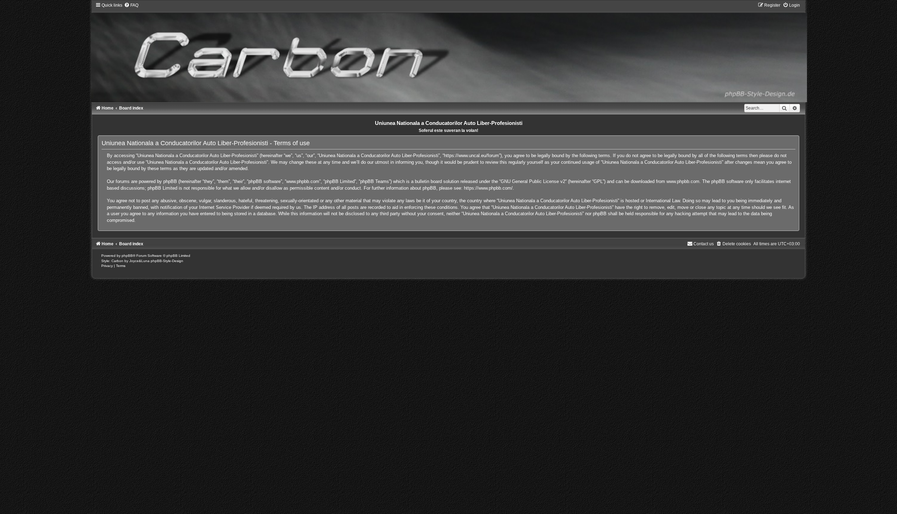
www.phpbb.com (682, 181)
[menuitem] (131, 5)
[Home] (448, 52)
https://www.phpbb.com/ (488, 188)
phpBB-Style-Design (167, 261)
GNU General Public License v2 (533, 181)
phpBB (127, 256)
